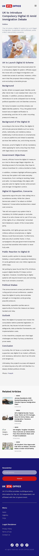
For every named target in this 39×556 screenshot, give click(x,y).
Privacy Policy (7, 529)
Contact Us (6, 535)
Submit (19, 478)
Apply (4, 512)
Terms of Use (6, 532)
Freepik (10, 373)
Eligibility (5, 515)
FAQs (4, 518)
